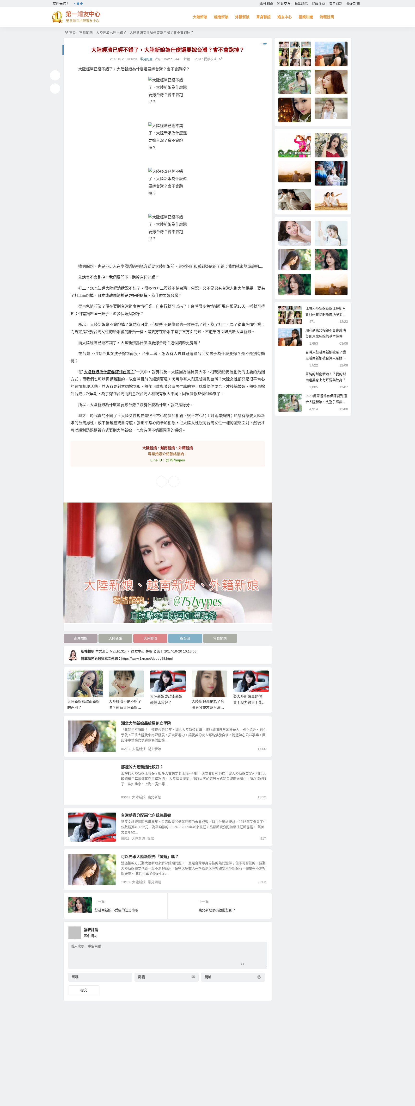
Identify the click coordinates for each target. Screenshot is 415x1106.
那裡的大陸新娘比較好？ (142, 767)
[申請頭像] (262, 931)
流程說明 (327, 17)
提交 (83, 990)
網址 (208, 977)
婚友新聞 (353, 4)
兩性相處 (266, 4)
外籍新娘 (242, 17)
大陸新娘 (200, 17)
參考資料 (335, 4)
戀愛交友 (284, 4)
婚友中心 (284, 17)
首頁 (72, 32)
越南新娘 (221, 17)
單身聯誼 (263, 17)
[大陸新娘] (168, 99)
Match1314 (171, 59)
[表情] (251, 965)
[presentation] (241, 678)
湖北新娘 (154, 749)
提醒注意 (318, 4)
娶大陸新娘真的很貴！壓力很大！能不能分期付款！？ (249, 702)
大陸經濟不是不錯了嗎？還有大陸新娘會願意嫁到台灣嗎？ (125, 707)
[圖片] (260, 965)
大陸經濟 (150, 638)
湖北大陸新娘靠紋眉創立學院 (146, 723)
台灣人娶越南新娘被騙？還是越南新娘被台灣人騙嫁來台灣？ (325, 358)
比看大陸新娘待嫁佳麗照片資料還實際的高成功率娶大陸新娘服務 (325, 314)
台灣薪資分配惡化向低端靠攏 (146, 815)
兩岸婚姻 (80, 638)
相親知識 (306, 17)
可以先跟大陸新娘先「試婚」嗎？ (150, 857)
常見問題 (86, 32)
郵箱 (141, 977)
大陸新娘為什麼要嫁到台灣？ (109, 372)
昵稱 (75, 977)
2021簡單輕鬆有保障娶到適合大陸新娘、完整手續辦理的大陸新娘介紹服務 (326, 402)
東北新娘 (154, 797)
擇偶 (150, 838)
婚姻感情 (301, 4)
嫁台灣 (185, 638)
